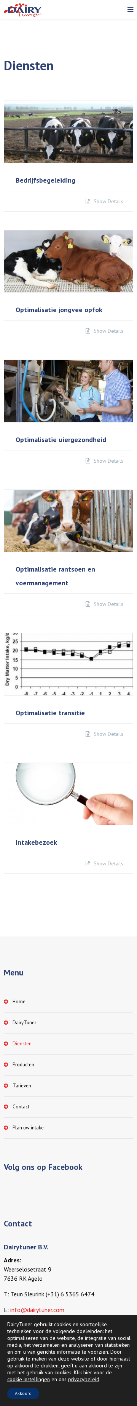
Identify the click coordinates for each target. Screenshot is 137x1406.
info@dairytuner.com (37, 1310)
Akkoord (23, 1393)
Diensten (22, 1043)
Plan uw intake (28, 1127)
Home (19, 1001)
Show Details (107, 201)
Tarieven (22, 1085)
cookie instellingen (28, 1379)
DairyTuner (24, 1022)
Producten (23, 1064)
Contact (21, 1106)
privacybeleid (83, 1379)
